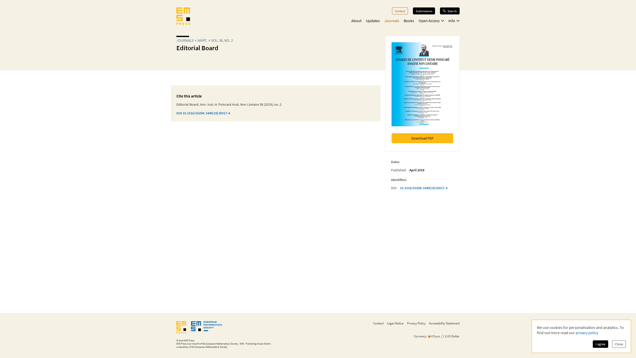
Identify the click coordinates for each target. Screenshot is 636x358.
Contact (400, 11)
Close (619, 344)
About (356, 20)
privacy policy (587, 332)
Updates (373, 20)
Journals (391, 20)
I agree (600, 344)
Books (409, 20)
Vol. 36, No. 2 (222, 40)
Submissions (424, 11)
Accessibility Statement (444, 323)
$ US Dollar (452, 336)
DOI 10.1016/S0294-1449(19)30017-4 (203, 113)
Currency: (420, 336)
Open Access (429, 20)
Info (451, 20)
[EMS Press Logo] (183, 16)
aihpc (202, 40)
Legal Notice (395, 323)
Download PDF (422, 138)
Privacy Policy (416, 323)
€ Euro (435, 336)
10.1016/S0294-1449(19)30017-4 (423, 188)
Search (452, 11)
